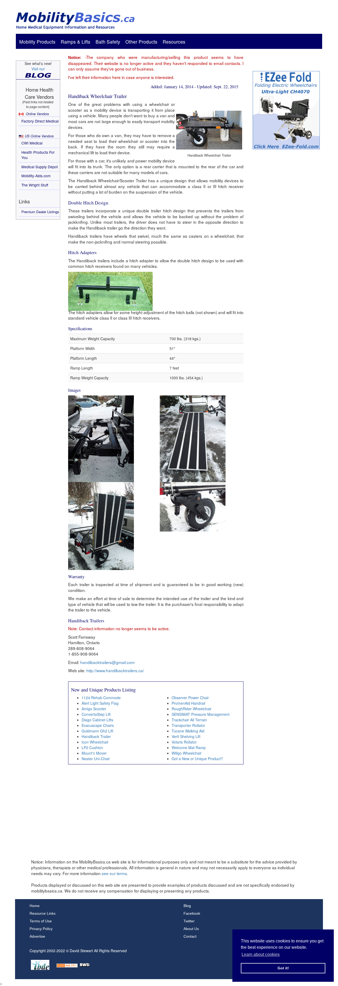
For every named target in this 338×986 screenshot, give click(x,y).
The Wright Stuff (34, 185)
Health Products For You (38, 154)
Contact (190, 936)
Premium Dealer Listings (40, 211)
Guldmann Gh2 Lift (97, 730)
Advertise (37, 936)
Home (35, 906)
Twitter (189, 921)
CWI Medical (32, 143)
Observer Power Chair (190, 697)
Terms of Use (41, 921)
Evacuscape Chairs (98, 725)
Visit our (38, 68)
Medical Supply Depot (39, 166)
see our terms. (115, 873)
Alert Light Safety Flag (100, 703)
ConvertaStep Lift (96, 714)
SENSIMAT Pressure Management (200, 714)
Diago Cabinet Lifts (97, 719)
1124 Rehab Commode (101, 697)
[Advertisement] (286, 235)
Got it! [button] (283, 968)
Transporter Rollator (188, 725)
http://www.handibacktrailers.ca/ (115, 670)
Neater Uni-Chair (96, 758)
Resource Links (42, 913)
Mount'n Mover (94, 753)
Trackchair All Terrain (189, 719)
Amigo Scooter (94, 708)
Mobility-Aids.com (36, 175)
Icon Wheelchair (95, 742)
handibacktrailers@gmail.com (107, 662)
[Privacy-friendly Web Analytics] (67, 964)
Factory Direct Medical (40, 121)
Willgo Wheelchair (186, 753)
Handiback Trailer (96, 736)
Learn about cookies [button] (261, 954)
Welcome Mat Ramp (189, 747)
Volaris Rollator (184, 742)
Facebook (192, 913)
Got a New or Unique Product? (197, 758)
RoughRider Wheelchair (192, 708)
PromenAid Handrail (188, 703)
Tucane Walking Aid (188, 730)
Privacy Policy (41, 929)
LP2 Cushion (92, 747)
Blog (187, 906)
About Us (191, 929)
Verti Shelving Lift (186, 736)
